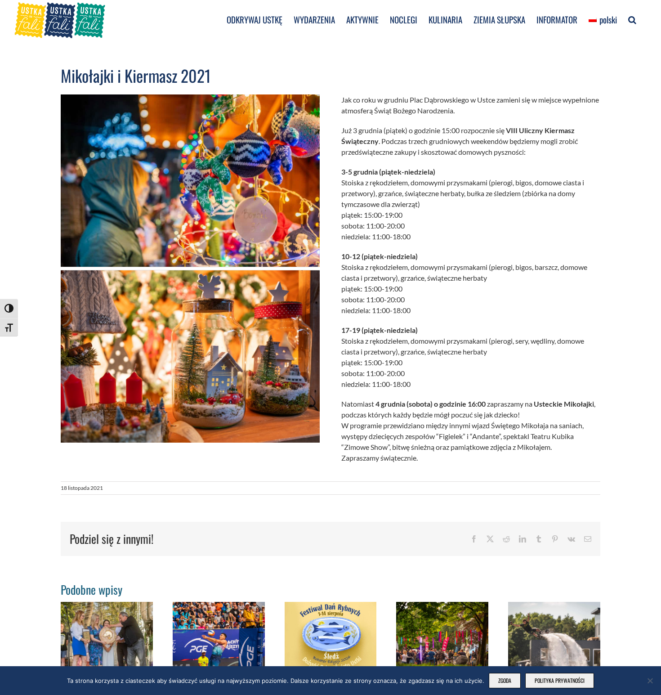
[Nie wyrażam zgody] (649, 680)
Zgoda (504, 680)
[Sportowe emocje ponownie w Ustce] (554, 606)
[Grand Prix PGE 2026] (219, 606)
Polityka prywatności (560, 680)
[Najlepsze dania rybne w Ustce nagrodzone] (107, 606)
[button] (632, 19)
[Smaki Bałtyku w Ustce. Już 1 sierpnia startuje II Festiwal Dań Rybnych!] (331, 606)
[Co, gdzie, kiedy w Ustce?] (442, 606)
